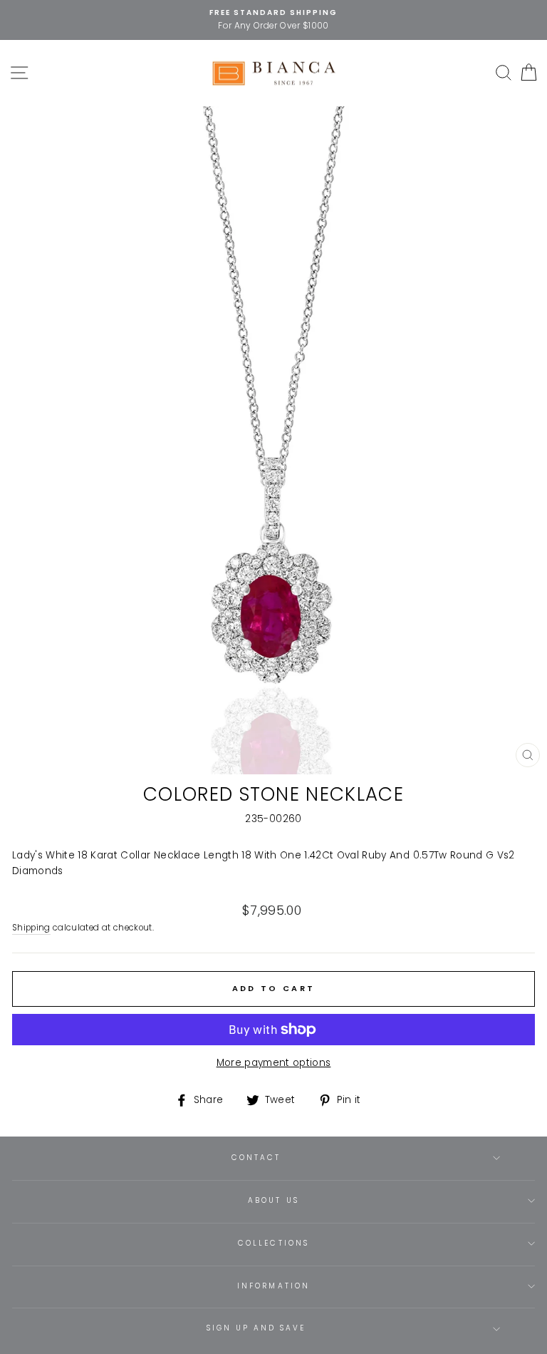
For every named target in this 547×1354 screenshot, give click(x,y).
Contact (256, 1157)
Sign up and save (256, 1328)
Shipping (31, 927)
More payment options (274, 1063)
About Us (273, 1200)
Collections (273, 1243)
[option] (273, 20)
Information (273, 1286)
